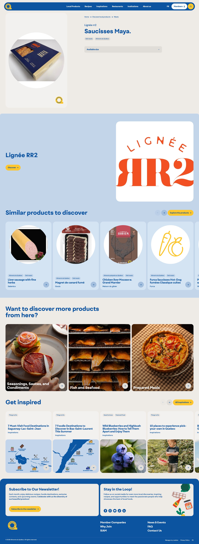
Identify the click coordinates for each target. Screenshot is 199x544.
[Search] (191, 6)
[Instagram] (110, 510)
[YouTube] (115, 510)
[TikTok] (119, 510)
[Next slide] (164, 213)
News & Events (157, 522)
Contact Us (155, 530)
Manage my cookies (171, 540)
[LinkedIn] (124, 510)
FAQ (150, 526)
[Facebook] (105, 510)
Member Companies (113, 522)
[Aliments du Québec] (8, 6)
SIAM (103, 530)
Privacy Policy (185, 540)
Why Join (106, 526)
